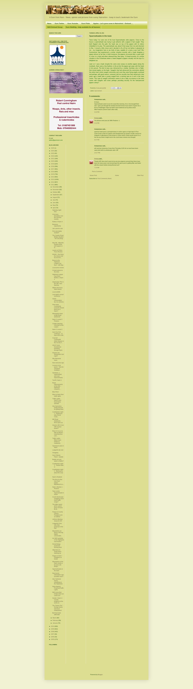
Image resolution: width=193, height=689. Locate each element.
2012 (53, 182)
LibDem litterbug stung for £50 (57, 520)
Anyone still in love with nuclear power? (58, 426)
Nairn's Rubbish (57, 477)
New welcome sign (58, 363)
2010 (53, 626)
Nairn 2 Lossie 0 (57, 329)
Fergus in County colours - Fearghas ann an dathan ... (57, 514)
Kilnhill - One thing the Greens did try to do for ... (58, 256)
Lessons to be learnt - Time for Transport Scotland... (58, 368)
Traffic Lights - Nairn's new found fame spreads (56, 401)
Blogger (100, 674)
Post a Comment (97, 171)
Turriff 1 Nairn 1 (57, 380)
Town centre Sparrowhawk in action (58, 492)
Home (117, 175)
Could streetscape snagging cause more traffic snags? (58, 499)
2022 (53, 156)
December (56, 187)
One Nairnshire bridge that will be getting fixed (57, 407)
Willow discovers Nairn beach (57, 288)
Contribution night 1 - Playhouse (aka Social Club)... (57, 414)
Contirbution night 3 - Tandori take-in (58, 465)
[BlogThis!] (114, 88)
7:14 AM (96, 167)
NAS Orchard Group (54, 27)
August (55, 197)
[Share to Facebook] (118, 88)
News (49, 23)
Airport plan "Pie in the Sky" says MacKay (58, 283)
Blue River (55, 392)
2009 (53, 629)
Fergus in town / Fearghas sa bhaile (57, 557)
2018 (53, 166)
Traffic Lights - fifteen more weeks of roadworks (56, 441)
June (54, 202)
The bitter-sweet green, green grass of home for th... (57, 507)
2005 (53, 639)
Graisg (98, 88)
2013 (53, 179)
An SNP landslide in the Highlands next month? (58, 540)
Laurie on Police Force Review (57, 251)
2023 (53, 153)
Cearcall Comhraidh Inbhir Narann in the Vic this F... (58, 340)
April (54, 208)
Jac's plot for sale (57, 228)
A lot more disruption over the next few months (57, 217)
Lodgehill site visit (57, 450)
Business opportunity (56, 225)
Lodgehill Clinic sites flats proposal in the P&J (57, 526)
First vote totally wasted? (57, 232)
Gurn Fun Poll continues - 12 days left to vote (57, 333)
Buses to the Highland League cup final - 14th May (57, 263)
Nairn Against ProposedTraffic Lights (58, 588)
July (54, 200)
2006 (53, 637)
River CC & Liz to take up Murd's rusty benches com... (57, 433)
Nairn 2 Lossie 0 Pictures (57, 320)
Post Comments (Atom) (104, 178)
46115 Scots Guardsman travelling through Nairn (57, 347)
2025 (53, 148)
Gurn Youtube (72, 23)
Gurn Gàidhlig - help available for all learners (83, 27)
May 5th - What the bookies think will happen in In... (58, 245)
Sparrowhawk (98, 90)
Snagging (55, 452)
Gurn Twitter (59, 23)
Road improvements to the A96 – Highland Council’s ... (57, 386)
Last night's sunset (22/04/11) (58, 295)
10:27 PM (97, 153)
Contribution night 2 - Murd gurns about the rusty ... (57, 472)
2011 (53, 184)
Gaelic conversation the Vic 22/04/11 (58, 300)
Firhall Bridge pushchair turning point (57, 545)
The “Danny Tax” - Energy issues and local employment (57, 608)
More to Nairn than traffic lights (58, 395)
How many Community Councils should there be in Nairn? (58, 308)
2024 (53, 151)
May (54, 205)
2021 (53, 158)
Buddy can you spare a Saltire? (58, 460)
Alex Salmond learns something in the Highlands (57, 581)
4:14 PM (96, 123)
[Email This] (112, 88)
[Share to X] (116, 88)
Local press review (58, 267)
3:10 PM (96, 112)
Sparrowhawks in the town (57, 569)
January (55, 623)
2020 (53, 161)
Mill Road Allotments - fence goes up (57, 421)
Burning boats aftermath (56, 613)
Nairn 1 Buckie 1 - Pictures (57, 487)
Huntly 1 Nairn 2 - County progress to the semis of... (57, 600)
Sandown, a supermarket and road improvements (57, 375)
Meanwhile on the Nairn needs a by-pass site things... (57, 564)
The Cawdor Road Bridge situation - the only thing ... (58, 238)
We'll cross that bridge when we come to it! (58, 594)
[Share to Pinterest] (120, 88)
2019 (53, 164)
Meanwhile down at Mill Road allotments (57, 315)
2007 (53, 634)
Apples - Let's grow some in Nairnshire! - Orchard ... (113, 23)
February (55, 620)
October (55, 192)
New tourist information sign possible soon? (58, 574)
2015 (53, 174)
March (55, 618)
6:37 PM (96, 140)
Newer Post (93, 175)
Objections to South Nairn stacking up (56, 551)
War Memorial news (56, 359)
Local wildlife (56, 292)
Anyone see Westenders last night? (58, 354)
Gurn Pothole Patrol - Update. (58, 456)
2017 (53, 169)
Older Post (140, 175)
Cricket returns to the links (57, 271)
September (56, 195)
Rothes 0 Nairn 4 (57, 221)
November (56, 189)
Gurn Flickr (85, 23)
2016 (53, 171)
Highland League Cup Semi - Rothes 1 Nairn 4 (57, 277)
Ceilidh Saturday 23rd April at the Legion (58, 325)
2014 (53, 177)
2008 (53, 631)
